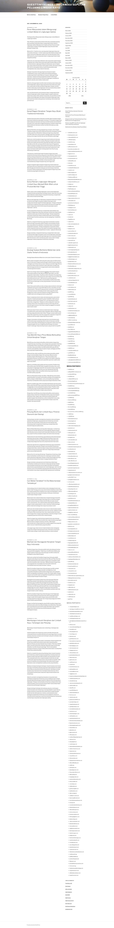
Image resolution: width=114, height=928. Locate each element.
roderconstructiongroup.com (74, 425)
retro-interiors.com (72, 287)
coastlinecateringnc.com (75, 616)
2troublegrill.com (73, 741)
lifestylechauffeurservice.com (74, 263)
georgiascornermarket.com (74, 474)
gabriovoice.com (73, 659)
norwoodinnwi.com (74, 826)
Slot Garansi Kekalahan (70, 906)
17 (70, 88)
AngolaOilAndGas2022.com (74, 331)
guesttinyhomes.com (74, 638)
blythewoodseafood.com (73, 545)
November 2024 (68, 67)
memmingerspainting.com (73, 249)
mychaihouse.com (72, 538)
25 (73, 91)
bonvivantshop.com (72, 209)
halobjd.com (70, 184)
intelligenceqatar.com (72, 186)
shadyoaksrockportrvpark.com (74, 446)
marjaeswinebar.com (72, 453)
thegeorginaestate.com (73, 542)
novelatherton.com (74, 842)
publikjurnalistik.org (74, 856)
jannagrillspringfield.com (73, 505)
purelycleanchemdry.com (73, 202)
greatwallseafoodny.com (75, 655)
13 (79, 86)
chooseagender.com (72, 156)
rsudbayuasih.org (73, 854)
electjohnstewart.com (74, 847)
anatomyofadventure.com (75, 779)
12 (76, 86)
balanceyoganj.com (72, 172)
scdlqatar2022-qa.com (73, 378)
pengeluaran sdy (68, 909)
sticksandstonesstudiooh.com (76, 746)
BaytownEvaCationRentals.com (75, 179)
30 (66, 93)
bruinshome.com (73, 711)
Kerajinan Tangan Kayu (43, 14)
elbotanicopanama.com (73, 444)
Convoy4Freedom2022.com (74, 334)
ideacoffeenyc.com (72, 458)
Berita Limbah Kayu (31, 14)
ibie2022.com (71, 327)
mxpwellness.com (73, 755)
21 (82, 88)
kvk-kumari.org (73, 865)
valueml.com (71, 221)
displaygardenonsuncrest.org (74, 577)
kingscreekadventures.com (74, 198)
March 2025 (68, 58)
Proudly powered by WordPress (33, 924)
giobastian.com (73, 730)
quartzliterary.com (72, 498)
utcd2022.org (71, 397)
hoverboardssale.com (72, 158)
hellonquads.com (71, 432)
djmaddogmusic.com (74, 769)
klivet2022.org (71, 404)
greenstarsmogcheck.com (73, 467)
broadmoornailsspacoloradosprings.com (78, 676)
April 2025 (67, 55)
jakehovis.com (71, 526)
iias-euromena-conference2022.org (75, 411)
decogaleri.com (71, 437)
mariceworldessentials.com (74, 517)
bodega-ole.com (73, 835)
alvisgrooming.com (72, 540)
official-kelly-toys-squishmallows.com (76, 575)
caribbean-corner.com (74, 795)
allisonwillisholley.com (74, 762)
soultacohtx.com (71, 594)
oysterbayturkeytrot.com (75, 718)
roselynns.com (71, 170)
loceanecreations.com (74, 814)
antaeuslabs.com (71, 200)
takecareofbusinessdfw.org (74, 191)
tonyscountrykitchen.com (73, 533)
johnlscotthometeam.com (73, 275)
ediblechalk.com (71, 587)
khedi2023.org (71, 385)
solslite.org (72, 765)
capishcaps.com (71, 596)
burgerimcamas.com (74, 875)
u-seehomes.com (72, 277)
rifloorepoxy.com (73, 734)
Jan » (82, 95)
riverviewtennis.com (72, 573)
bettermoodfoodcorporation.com (75, 151)
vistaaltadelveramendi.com (75, 613)
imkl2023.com (71, 348)
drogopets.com (71, 584)
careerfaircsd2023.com (73, 350)
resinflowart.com (73, 662)
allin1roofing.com (73, 774)
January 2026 (68, 35)
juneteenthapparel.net (74, 858)
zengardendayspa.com (74, 704)
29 (85, 91)
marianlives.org (71, 142)
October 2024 (68, 70)
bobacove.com (71, 549)
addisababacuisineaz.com (75, 872)
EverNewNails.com (72, 266)
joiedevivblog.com (73, 819)
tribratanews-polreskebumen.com (77, 851)
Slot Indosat (67, 886)
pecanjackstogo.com (74, 701)
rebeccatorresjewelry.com (73, 224)
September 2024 (69, 72)
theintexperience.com (72, 135)
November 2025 (68, 40)
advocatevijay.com (72, 313)
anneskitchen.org (73, 680)
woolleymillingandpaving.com (76, 737)
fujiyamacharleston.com (73, 507)
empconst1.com (71, 240)
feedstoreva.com (71, 582)
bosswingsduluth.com (72, 528)
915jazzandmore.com (72, 521)
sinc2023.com (71, 376)
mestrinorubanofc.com (74, 840)
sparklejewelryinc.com (74, 706)
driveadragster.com (74, 631)
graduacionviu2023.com (75, 699)
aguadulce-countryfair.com (74, 524)
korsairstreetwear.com (74, 666)
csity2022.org (71, 416)
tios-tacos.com (73, 694)
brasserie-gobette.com (73, 566)
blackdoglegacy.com (74, 645)
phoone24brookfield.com (73, 552)
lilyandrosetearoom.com (75, 723)
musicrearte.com (71, 568)
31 (70, 93)
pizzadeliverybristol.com (73, 465)
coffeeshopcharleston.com (74, 484)
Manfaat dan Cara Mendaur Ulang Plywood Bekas (75, 126)
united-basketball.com (74, 692)
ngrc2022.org (71, 296)
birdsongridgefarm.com (74, 816)
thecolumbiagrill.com (72, 381)
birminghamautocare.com (73, 531)
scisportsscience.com (74, 870)
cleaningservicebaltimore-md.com (77, 609)
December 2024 (68, 65)
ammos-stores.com (74, 812)
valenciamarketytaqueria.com (76, 683)
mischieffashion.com (72, 282)
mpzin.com (70, 214)
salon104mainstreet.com (73, 486)
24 (70, 91)
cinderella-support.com (73, 242)
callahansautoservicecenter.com (75, 472)
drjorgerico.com (71, 228)
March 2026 (68, 30)
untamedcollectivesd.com (75, 753)
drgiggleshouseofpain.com (73, 256)
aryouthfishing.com (74, 690)
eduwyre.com (71, 284)
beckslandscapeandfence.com (76, 611)
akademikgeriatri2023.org (73, 388)
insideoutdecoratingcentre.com (74, 268)
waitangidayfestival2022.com (74, 359)
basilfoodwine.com (73, 790)
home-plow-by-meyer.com (75, 641)
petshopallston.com (74, 669)
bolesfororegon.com (74, 833)
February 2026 (68, 33)
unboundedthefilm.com (73, 137)
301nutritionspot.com (74, 809)
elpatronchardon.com (72, 510)
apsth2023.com (71, 352)
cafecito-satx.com (73, 697)
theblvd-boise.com (72, 289)
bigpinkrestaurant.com (73, 245)
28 (82, 91)
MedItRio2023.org (72, 355)
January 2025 (68, 62)
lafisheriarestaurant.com (73, 519)
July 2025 (67, 48)
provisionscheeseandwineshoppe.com (76, 383)
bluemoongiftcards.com (75, 797)
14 (82, 86)
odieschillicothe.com (72, 460)
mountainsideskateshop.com (76, 804)
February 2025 (68, 60)
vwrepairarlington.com (74, 606)
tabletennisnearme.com (73, 589)
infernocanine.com (73, 758)
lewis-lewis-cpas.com (72, 301)
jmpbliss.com (71, 226)
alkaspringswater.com (72, 488)
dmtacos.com (72, 624)
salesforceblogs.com (72, 174)
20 (79, 88)
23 (66, 91)
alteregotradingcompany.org (74, 322)
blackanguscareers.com (75, 830)
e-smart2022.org (71, 294)
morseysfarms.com (72, 570)
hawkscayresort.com (72, 430)
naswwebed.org (71, 317)
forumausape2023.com (73, 345)
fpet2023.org (71, 291)
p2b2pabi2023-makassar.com (74, 371)
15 (85, 86)
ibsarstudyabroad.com (73, 418)
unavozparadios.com (72, 439)
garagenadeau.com (72, 261)
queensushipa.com (72, 231)
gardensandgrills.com (74, 788)
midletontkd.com (73, 786)
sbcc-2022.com (71, 329)
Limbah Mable (54, 14)
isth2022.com (71, 369)
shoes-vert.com (71, 442)
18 (73, 88)
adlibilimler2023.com (72, 315)
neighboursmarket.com (74, 828)
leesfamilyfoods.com (72, 298)
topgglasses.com (73, 673)
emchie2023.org (71, 392)
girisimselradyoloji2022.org (73, 395)
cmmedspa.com (73, 783)
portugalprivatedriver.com (73, 479)
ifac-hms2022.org (72, 406)
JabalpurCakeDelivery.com (73, 181)
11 (73, 86)
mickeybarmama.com (73, 554)
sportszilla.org (71, 561)
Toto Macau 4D (68, 883)
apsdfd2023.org (71, 343)
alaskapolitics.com (72, 160)
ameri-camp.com (71, 235)
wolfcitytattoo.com (74, 716)
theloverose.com (73, 657)
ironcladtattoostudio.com (75, 708)
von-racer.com (71, 481)
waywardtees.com (72, 144)
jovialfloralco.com (72, 273)
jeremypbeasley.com (72, 252)
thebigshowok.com (74, 650)
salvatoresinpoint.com (73, 270)
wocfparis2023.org (72, 374)
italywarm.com (73, 861)
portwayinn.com (73, 767)
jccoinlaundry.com (72, 449)
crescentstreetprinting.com (75, 627)
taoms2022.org (71, 409)
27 (79, 91)
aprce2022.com (71, 324)
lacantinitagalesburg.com (73, 463)
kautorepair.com (71, 451)
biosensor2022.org (72, 399)
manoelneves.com (72, 165)
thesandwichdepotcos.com (74, 254)
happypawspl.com (72, 470)
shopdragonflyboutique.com (74, 559)
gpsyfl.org (70, 599)
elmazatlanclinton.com (73, 456)
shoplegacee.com (72, 207)
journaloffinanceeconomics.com (76, 863)
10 (70, 86)
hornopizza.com (73, 629)
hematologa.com (73, 634)
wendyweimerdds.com (73, 233)
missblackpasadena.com (75, 678)
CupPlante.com (71, 212)
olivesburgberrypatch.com (75, 725)
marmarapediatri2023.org (73, 390)
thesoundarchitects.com (75, 772)
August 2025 (68, 45)
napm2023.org (71, 341)
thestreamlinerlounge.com (75, 837)
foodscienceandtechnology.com (76, 868)
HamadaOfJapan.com (72, 193)
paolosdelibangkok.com (73, 547)
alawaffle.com (73, 687)
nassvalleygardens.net (74, 844)
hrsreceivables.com (72, 238)
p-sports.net (72, 664)
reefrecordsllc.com (74, 685)
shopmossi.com (73, 751)
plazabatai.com (71, 428)
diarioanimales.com (72, 435)
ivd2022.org (70, 414)
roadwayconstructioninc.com (74, 556)
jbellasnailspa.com (72, 535)
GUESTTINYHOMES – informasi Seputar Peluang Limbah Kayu (56, 6)
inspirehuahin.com (72, 247)
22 (85, 88)
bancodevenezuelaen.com (73, 149)
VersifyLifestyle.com (72, 195)
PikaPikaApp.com (72, 188)
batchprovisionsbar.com (73, 563)
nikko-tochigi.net (73, 793)
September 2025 (69, 43)
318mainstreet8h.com (73, 491)
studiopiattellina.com (72, 502)
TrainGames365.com (72, 177)
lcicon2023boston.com (73, 357)
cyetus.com (70, 306)
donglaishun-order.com (73, 512)
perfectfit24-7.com (72, 477)
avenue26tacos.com (74, 671)
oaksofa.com (71, 592)
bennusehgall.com (72, 421)
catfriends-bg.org (71, 139)
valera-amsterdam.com (75, 821)
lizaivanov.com (73, 636)
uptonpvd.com (73, 739)
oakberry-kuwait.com (72, 495)
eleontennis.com (71, 303)
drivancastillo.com (73, 781)
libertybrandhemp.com (74, 823)
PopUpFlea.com (71, 219)
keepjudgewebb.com (74, 776)
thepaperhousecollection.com (76, 760)
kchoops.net (72, 802)
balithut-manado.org (72, 320)
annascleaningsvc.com (74, 713)
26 (76, 91)
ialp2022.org (70, 402)
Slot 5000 (67, 894)
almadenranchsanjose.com (74, 310)
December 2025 (68, 38)
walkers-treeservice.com (75, 748)
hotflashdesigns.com (72, 259)
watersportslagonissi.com (73, 280)
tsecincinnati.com (72, 423)
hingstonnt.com (71, 153)
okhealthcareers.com (72, 132)
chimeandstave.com (74, 652)
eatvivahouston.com (74, 648)
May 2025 (67, 53)
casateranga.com (73, 744)
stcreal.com (70, 216)
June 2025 (67, 50)
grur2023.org (71, 336)
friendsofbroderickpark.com (74, 500)
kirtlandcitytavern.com (74, 807)
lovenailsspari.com (72, 493)
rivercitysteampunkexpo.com (76, 800)
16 (66, 88)
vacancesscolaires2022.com (74, 362)
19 (76, 88)
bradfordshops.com (72, 308)
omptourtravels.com (74, 849)
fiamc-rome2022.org (72, 514)
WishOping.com (71, 205)
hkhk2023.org (71, 338)
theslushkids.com (73, 727)
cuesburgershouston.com (75, 618)
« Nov (69, 95)
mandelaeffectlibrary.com (73, 167)
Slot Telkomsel (68, 903)
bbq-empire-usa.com (72, 580)
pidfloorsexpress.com (72, 146)
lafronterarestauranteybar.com (76, 720)
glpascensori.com (73, 732)
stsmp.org (70, 163)
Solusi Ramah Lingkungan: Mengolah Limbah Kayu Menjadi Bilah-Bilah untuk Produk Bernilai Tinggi (42, 184)
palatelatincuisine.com (74, 643)
